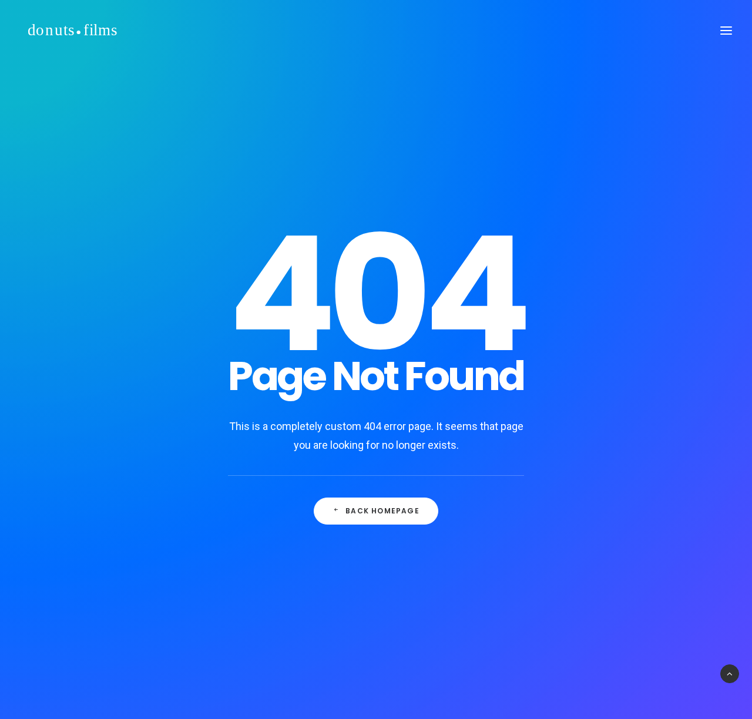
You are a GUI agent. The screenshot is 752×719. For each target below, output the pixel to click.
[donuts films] (72, 30)
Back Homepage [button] (382, 511)
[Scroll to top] (729, 673)
